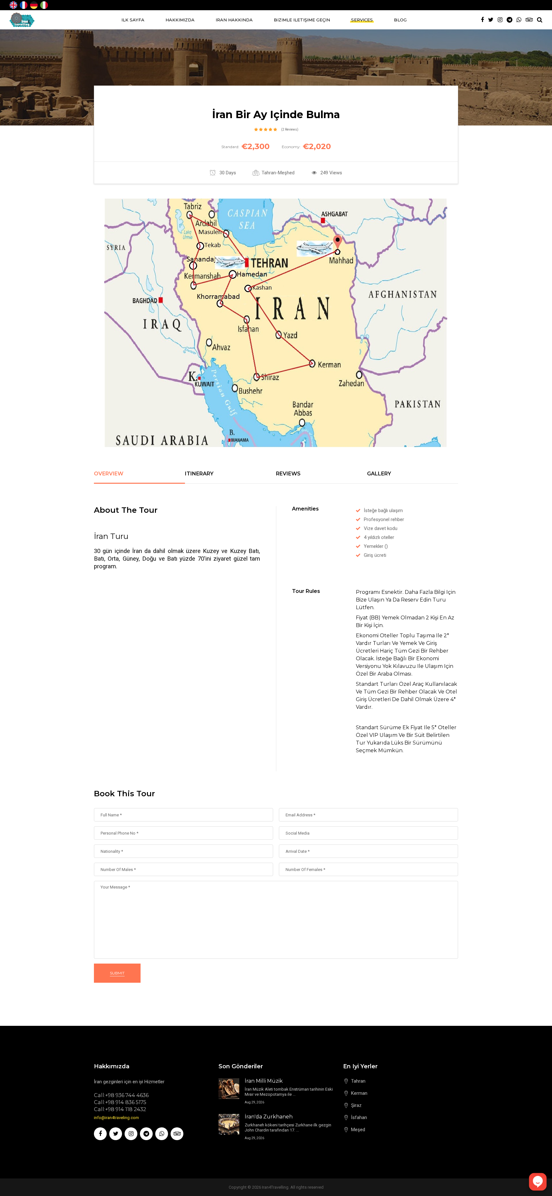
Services (362, 19)
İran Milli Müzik (264, 1081)
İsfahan (359, 1117)
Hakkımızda (180, 19)
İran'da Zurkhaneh (269, 1117)
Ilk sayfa (132, 19)
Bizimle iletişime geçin (302, 19)
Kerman (359, 1093)
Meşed (358, 1129)
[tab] (139, 477)
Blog (400, 19)
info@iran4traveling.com (116, 1117)
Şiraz (356, 1105)
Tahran (358, 1081)
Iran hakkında (234, 19)
